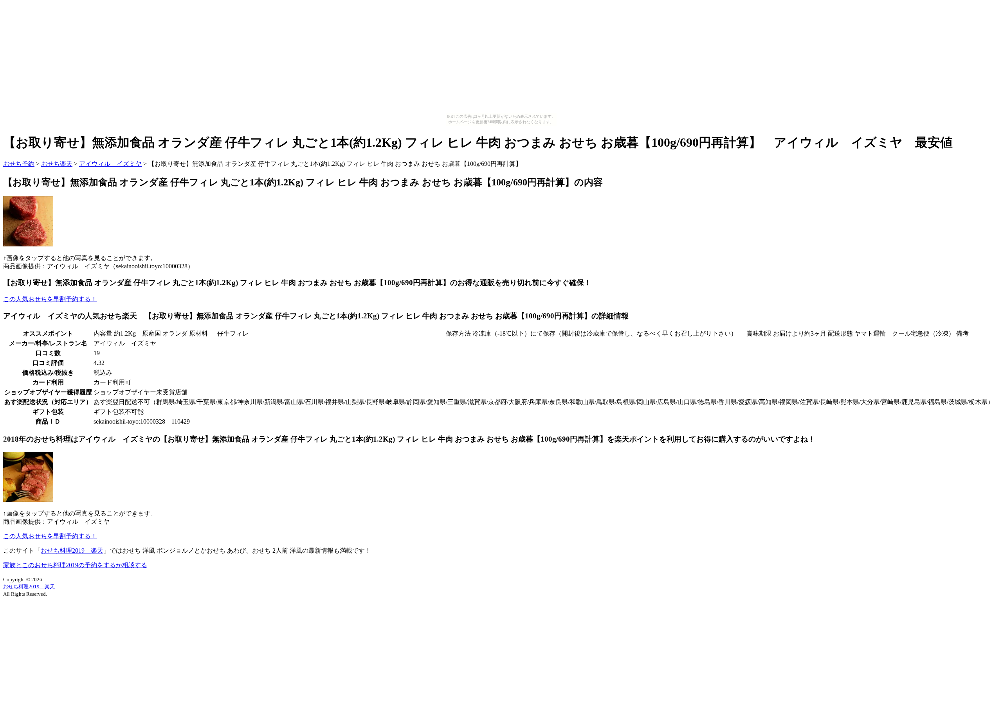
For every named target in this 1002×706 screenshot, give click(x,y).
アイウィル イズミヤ (110, 163)
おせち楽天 (56, 163)
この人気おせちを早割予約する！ (50, 299)
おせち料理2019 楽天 (72, 550)
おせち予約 (18, 163)
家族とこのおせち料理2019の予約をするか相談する (75, 565)
